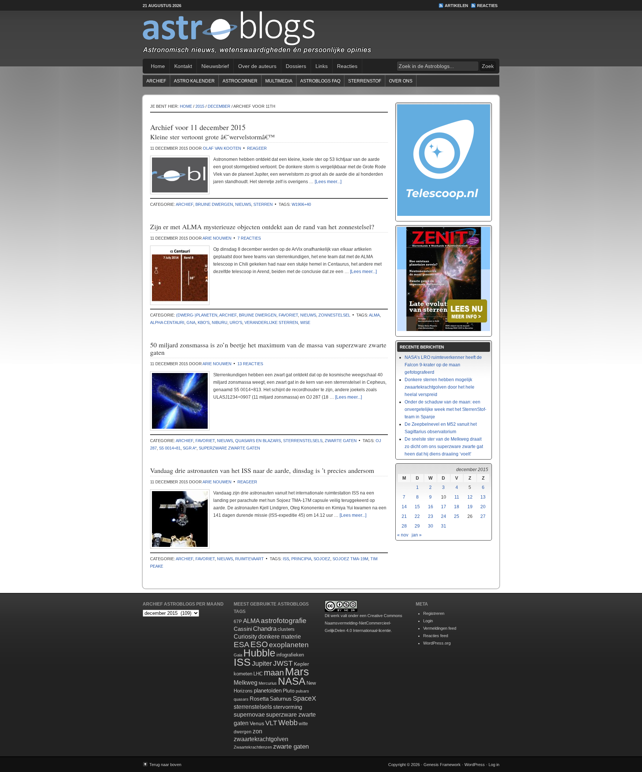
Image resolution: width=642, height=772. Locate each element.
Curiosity (245, 636)
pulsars (302, 691)
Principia (301, 559)
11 (456, 497)
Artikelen (456, 5)
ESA (241, 644)
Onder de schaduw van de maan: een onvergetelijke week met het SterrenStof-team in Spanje (445, 409)
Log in (494, 764)
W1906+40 (301, 204)
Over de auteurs (257, 66)
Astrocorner (240, 81)
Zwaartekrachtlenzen (253, 747)
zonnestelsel (334, 315)
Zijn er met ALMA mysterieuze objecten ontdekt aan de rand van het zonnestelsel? (262, 226)
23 (430, 516)
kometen (243, 674)
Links (321, 66)
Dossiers (296, 66)
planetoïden (268, 690)
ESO (259, 644)
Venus (257, 723)
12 (470, 497)
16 (430, 506)
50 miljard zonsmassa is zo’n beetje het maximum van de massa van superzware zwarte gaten (268, 348)
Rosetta (259, 698)
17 (443, 506)
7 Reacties (249, 238)
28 (404, 526)
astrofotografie (284, 621)
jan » (417, 535)
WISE (305, 322)
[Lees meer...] (328, 181)
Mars (297, 671)
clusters (286, 629)
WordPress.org (437, 643)
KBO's (204, 322)
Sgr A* (190, 448)
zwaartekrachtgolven (261, 739)
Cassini (243, 629)
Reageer (257, 148)
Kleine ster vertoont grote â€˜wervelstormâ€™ (212, 136)
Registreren (433, 613)
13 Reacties (250, 363)
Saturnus (281, 698)
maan (274, 672)
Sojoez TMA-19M (350, 559)
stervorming (287, 707)
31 (443, 526)
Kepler (301, 664)
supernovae (249, 714)
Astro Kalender (194, 81)
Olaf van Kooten (222, 148)
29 (417, 526)
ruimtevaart (249, 559)
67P (238, 621)
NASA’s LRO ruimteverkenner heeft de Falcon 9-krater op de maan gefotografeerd (443, 365)
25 (456, 516)
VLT (271, 723)
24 (443, 516)
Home (158, 66)
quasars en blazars (258, 440)
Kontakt (183, 66)
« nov (402, 535)
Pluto (289, 691)
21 (404, 516)
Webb (288, 723)
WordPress (474, 764)
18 (456, 506)
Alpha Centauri (167, 322)
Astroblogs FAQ (320, 81)
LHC (258, 674)
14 (404, 506)
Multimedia (278, 81)
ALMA (374, 315)
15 (417, 506)
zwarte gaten (341, 440)
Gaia (238, 655)
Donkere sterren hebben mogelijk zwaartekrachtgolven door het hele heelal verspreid (439, 387)
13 (483, 497)
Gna (191, 322)
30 (430, 526)
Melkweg (245, 682)
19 (470, 506)
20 (483, 506)
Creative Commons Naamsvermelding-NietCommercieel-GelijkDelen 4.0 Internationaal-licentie (363, 623)
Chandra (264, 628)
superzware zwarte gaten (229, 448)
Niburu (219, 322)
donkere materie (279, 636)
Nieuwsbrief (215, 66)
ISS (286, 559)
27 (483, 516)
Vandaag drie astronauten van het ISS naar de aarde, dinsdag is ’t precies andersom (262, 470)
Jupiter (262, 663)
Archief (156, 81)
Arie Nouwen (216, 238)
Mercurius (268, 683)
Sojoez (322, 559)
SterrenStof (364, 81)
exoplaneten (289, 645)
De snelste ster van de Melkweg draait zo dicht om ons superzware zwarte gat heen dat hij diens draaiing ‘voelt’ (444, 447)
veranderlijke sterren (271, 322)
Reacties (487, 5)
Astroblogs (321, 35)
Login (428, 621)
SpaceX (304, 698)
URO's (236, 322)
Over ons (400, 81)
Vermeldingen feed (439, 628)
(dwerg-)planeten (196, 315)
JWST (283, 663)
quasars (241, 699)
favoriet (288, 315)
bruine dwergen (214, 204)
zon (257, 731)
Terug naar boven (165, 764)
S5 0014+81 (170, 448)
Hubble (259, 653)
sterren (263, 204)
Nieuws (243, 204)
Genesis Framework (442, 764)
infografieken (290, 655)
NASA (291, 681)
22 (417, 516)
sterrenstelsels (302, 440)
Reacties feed (435, 635)
